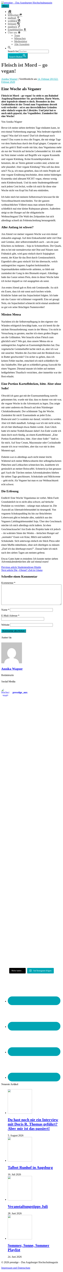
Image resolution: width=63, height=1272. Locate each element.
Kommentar (8, 582)
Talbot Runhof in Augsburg (30, 1167)
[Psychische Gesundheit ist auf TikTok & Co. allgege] (31, 925)
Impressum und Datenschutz (15, 1267)
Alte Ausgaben (21, 44)
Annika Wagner (9, 79)
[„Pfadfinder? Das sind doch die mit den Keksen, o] (31, 870)
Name (5, 609)
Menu (5, 6)
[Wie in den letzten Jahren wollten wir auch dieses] (31, 838)
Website (5, 624)
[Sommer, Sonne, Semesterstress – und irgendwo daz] (31, 778)
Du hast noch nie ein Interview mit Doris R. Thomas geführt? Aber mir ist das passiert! (33, 1124)
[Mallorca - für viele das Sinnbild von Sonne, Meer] (31, 953)
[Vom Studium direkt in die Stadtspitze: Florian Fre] (31, 716)
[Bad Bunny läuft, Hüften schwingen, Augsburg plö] (31, 748)
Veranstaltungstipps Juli (28, 1206)
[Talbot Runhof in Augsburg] (20, 1160)
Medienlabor (20, 41)
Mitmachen (20, 38)
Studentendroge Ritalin (21, 567)
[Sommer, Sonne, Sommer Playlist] (20, 1238)
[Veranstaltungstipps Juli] (20, 1199)
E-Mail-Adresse (10, 615)
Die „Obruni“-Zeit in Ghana (21, 570)
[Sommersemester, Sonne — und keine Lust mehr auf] (31, 808)
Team (17, 35)
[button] (9, 48)
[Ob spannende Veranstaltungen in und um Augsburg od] (31, 898)
